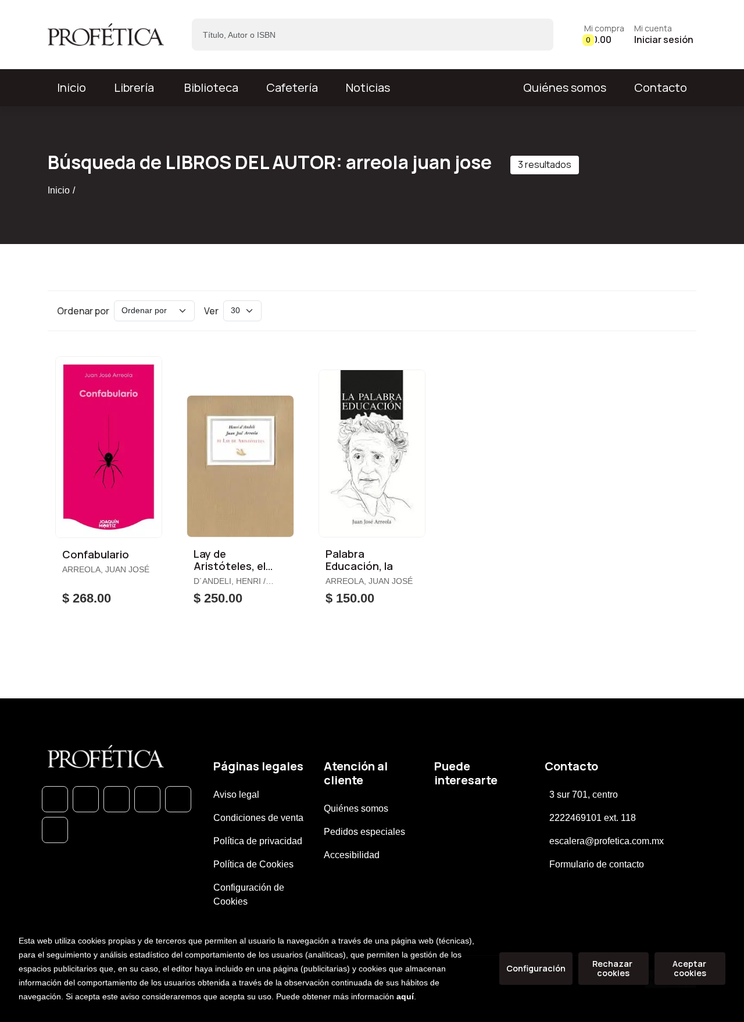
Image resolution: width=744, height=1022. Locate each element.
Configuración (536, 968)
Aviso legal (236, 794)
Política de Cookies (253, 864)
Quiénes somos (564, 87)
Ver (211, 310)
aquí (405, 996)
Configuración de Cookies (248, 894)
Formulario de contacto (596, 864)
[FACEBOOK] (86, 799)
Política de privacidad (257, 841)
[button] (604, 34)
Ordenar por (83, 310)
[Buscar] (534, 35)
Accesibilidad (352, 855)
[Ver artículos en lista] (676, 311)
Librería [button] (134, 87)
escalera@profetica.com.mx (606, 841)
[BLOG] (178, 799)
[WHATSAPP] (55, 799)
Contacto (660, 87)
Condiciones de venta (258, 818)
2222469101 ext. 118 (592, 818)
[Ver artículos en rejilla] (660, 311)
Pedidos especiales (364, 832)
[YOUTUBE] (55, 830)
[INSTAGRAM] (147, 799)
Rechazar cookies (613, 968)
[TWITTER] (116, 799)
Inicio (59, 190)
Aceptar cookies (690, 968)
